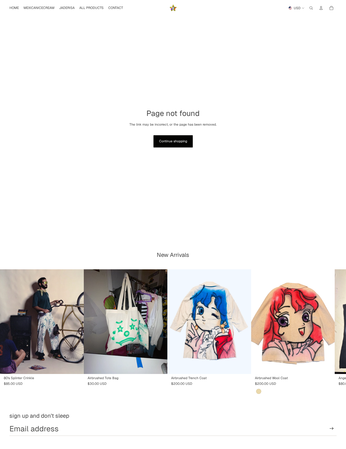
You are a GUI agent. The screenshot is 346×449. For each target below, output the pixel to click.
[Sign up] (332, 428)
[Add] (76, 366)
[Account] (321, 8)
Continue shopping (173, 141)
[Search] (311, 8)
